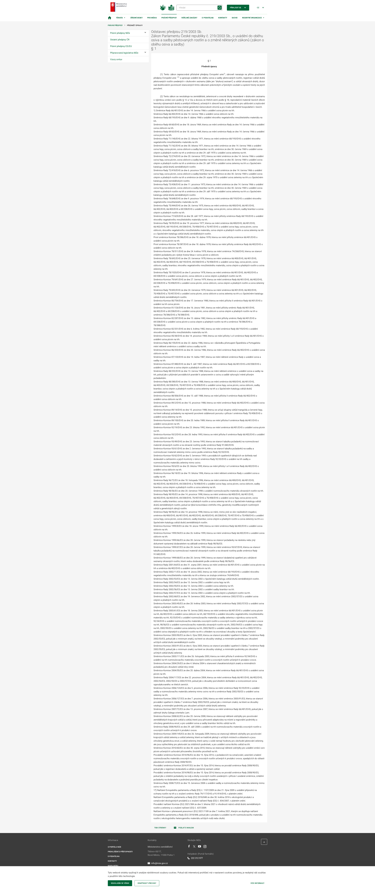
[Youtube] (199, 847)
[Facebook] (189, 847)
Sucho (234, 18)
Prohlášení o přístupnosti (120, 852)
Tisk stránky (160, 828)
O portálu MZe (114, 847)
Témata (119, 18)
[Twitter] (194, 847)
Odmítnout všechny (147, 883)
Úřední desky (136, 18)
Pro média (152, 18)
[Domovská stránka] (109, 17)
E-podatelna (208, 18)
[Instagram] (204, 847)
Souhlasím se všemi (120, 883)
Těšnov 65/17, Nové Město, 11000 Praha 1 (161, 853)
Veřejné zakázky (189, 18)
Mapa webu (113, 866)
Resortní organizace (252, 18)
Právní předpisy (169, 18)
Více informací (257, 883)
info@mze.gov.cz (159, 863)
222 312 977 (197, 858)
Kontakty (222, 18)
